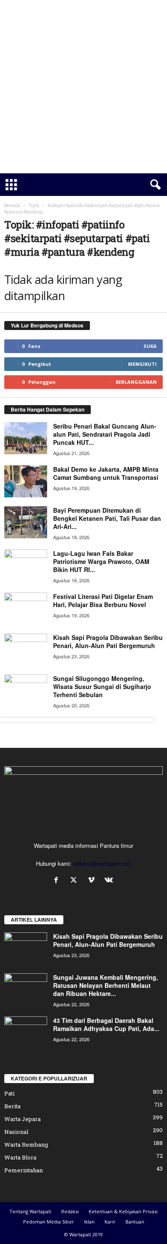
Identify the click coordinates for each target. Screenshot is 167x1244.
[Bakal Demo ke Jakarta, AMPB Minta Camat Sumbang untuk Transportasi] (25, 481)
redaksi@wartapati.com (102, 863)
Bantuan (134, 1221)
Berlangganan (136, 382)
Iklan (89, 1221)
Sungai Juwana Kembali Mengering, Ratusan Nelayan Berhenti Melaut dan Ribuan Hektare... (105, 985)
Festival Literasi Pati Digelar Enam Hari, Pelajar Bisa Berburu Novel (103, 600)
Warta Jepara (22, 1119)
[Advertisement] (83, 86)
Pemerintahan (23, 1170)
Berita (12, 1106)
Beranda (12, 205)
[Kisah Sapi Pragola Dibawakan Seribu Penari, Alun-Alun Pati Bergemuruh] (25, 650)
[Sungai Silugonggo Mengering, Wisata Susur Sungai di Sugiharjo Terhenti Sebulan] (25, 691)
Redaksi (70, 1211)
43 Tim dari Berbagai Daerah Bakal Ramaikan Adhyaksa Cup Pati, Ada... (106, 1024)
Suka (150, 346)
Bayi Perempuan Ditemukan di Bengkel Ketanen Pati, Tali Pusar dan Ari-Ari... (107, 518)
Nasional (16, 1132)
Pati (9, 1093)
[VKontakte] (110, 880)
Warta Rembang (26, 1144)
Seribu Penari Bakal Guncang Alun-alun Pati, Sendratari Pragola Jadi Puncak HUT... (104, 434)
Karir (110, 1221)
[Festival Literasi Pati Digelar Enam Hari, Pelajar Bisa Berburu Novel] (25, 609)
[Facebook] (58, 880)
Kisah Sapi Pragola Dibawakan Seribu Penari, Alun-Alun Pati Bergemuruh (108, 641)
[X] (75, 880)
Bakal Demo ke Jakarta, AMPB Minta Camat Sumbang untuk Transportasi (105, 473)
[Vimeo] (93, 880)
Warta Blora (20, 1157)
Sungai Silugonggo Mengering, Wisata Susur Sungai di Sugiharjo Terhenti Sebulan (102, 686)
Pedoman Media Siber (48, 1221)
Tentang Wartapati (30, 1211)
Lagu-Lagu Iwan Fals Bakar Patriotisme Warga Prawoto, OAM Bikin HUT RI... (101, 561)
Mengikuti (142, 364)
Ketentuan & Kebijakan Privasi (123, 1211)
